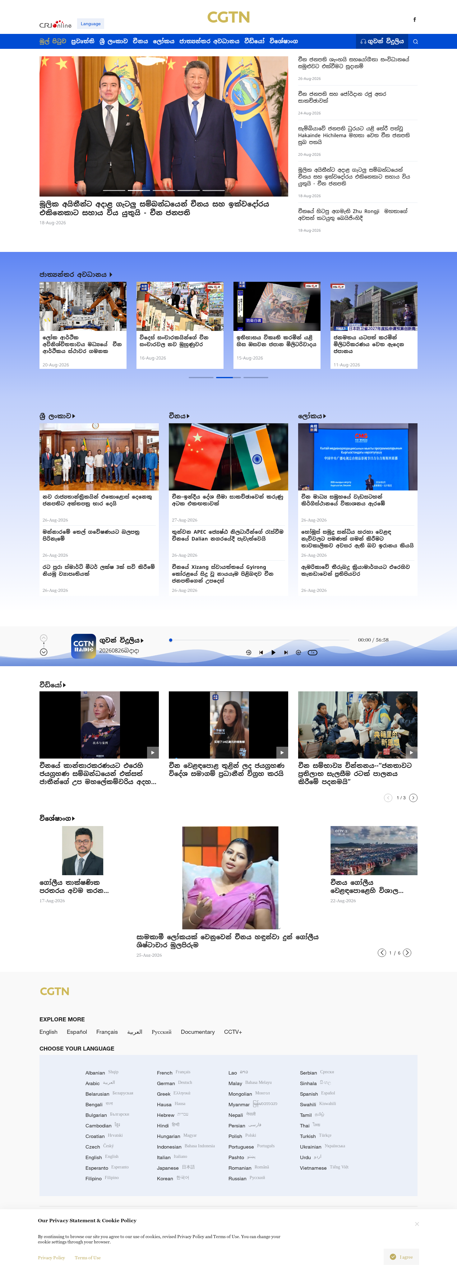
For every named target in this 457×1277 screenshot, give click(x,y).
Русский (162, 1031)
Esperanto (107, 1168)
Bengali (99, 1104)
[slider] (170, 640)
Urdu (310, 1157)
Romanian (248, 1168)
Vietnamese (324, 1168)
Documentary (198, 1031)
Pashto (242, 1157)
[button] (114, 190)
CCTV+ (233, 1031)
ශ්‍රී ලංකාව (55, 416)
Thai (310, 1125)
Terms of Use (88, 1257)
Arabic (100, 1083)
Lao (238, 1073)
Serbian (317, 1073)
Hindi (168, 1125)
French (173, 1073)
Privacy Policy (51, 1257)
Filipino (102, 1178)
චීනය (177, 416)
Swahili (318, 1104)
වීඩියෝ (50, 685)
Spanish (317, 1094)
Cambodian (102, 1125)
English (48, 1031)
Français (107, 1031)
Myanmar (252, 1104)
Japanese (176, 1168)
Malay (250, 1083)
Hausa (171, 1104)
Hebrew (172, 1115)
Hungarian (177, 1136)
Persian (244, 1125)
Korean (173, 1178)
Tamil (312, 1115)
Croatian (104, 1136)
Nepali (242, 1115)
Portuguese (251, 1147)
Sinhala (315, 1083)
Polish (242, 1136)
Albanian (101, 1073)
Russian (246, 1178)
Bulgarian (107, 1115)
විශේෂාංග (55, 819)
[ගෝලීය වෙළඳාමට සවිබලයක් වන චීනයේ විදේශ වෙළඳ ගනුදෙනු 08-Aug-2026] (180, 306)
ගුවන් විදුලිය (386, 41)
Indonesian (186, 1147)
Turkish (315, 1136)
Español (77, 1031)
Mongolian (249, 1094)
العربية (134, 1031)
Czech (99, 1147)
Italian (172, 1157)
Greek (173, 1094)
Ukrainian (322, 1147)
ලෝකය (310, 416)
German (174, 1083)
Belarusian (109, 1094)
